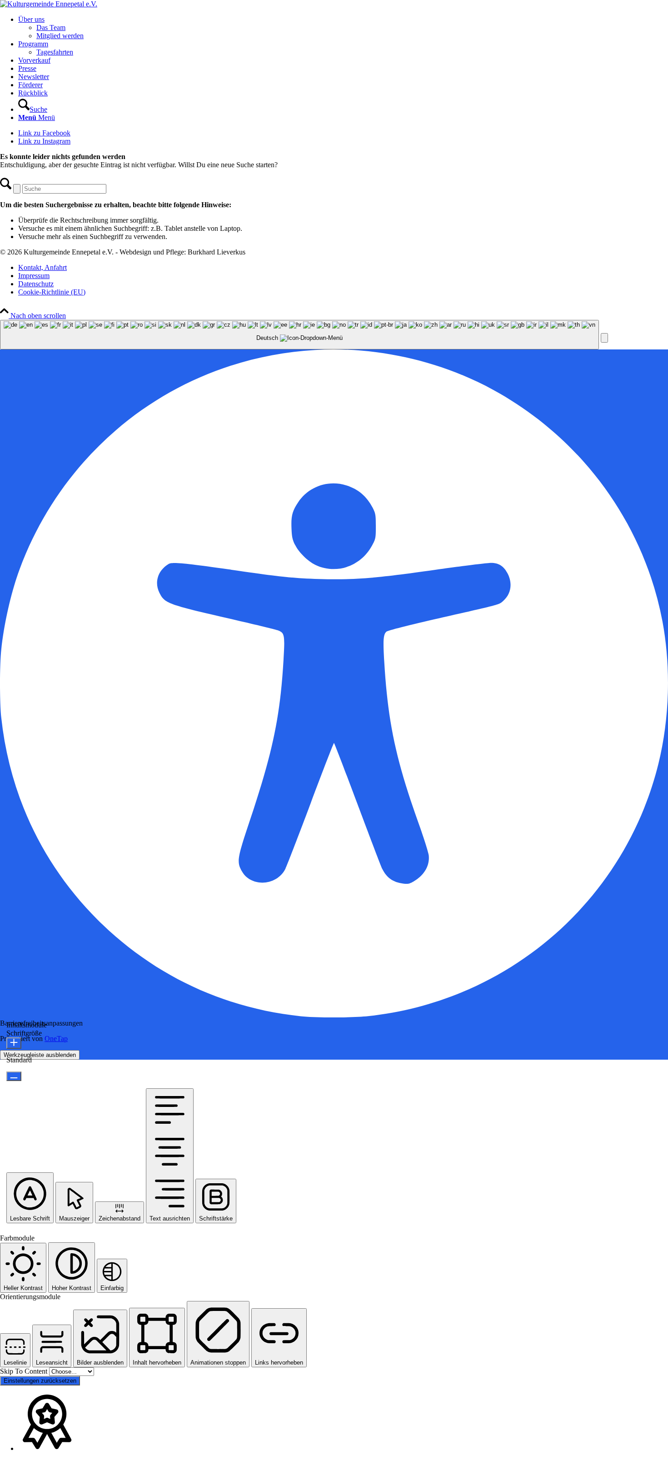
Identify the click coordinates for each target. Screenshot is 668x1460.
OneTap (56, 1038)
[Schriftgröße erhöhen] (13, 1043)
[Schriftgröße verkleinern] (13, 1076)
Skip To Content (24, 1371)
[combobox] (299, 334)
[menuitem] (343, 27)
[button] (604, 338)
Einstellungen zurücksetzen (40, 1380)
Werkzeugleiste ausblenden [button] (40, 1054)
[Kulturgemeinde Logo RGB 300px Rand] (48, 4)
